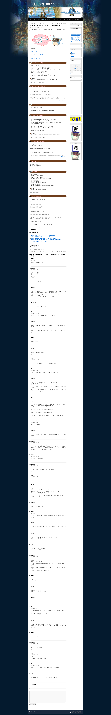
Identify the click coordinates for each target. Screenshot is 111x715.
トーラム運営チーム (42, 27)
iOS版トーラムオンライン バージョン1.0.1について (37, 23)
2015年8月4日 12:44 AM (35, 359)
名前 (30, 686)
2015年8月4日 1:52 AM (34, 379)
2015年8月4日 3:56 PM (34, 608)
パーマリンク (43, 249)
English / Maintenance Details (37, 54)
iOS (36, 249)
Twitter (42, 19)
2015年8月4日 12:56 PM (35, 456)
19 (75, 68)
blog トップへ (32, 19)
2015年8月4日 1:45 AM (34, 370)
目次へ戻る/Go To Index (61, 100)
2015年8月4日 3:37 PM (34, 577)
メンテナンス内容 (34, 51)
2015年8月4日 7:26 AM (34, 398)
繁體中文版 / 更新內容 (35, 58)
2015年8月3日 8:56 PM (34, 260)
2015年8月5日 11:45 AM (35, 665)
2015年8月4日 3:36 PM (34, 556)
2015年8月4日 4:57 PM (34, 621)
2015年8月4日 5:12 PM (34, 643)
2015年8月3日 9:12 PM (34, 269)
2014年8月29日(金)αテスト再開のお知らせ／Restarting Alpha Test (45, 241)
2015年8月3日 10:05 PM (35, 313)
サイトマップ (77, 19)
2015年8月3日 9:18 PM (34, 288)
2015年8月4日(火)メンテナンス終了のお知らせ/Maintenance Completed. (46, 239)
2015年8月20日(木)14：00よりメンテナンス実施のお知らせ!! (43, 236)
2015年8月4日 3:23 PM (34, 545)
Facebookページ (47, 19)
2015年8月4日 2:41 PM (34, 513)
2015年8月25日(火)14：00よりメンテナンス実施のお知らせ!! (43, 235)
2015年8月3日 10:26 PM (35, 322)
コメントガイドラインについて (68, 19)
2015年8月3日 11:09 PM (35, 339)
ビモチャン (73, 53)
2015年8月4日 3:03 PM (34, 524)
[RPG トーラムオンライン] (75, 140)
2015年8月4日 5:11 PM (34, 634)
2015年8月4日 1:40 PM (34, 485)
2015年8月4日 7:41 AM (34, 422)
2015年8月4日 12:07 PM (35, 442)
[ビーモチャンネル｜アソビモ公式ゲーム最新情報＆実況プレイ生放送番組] (75, 119)
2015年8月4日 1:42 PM (34, 503)
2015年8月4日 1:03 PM (34, 465)
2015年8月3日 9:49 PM (34, 303)
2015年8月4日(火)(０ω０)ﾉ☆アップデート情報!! (58, 23)
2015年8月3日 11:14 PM (35, 349)
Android (34, 249)
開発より (72, 56)
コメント (30, 690)
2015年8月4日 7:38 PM (34, 654)
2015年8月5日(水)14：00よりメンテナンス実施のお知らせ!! (43, 238)
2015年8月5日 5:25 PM (34, 674)
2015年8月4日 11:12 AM (35, 431)
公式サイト (38, 19)
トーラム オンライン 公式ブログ (41, 4)
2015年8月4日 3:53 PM (34, 598)
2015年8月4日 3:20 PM (34, 534)
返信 (31, 264)
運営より (39, 249)
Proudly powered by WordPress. (76, 712)
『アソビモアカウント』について (56, 19)
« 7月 (71, 73)
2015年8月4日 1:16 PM (34, 476)
